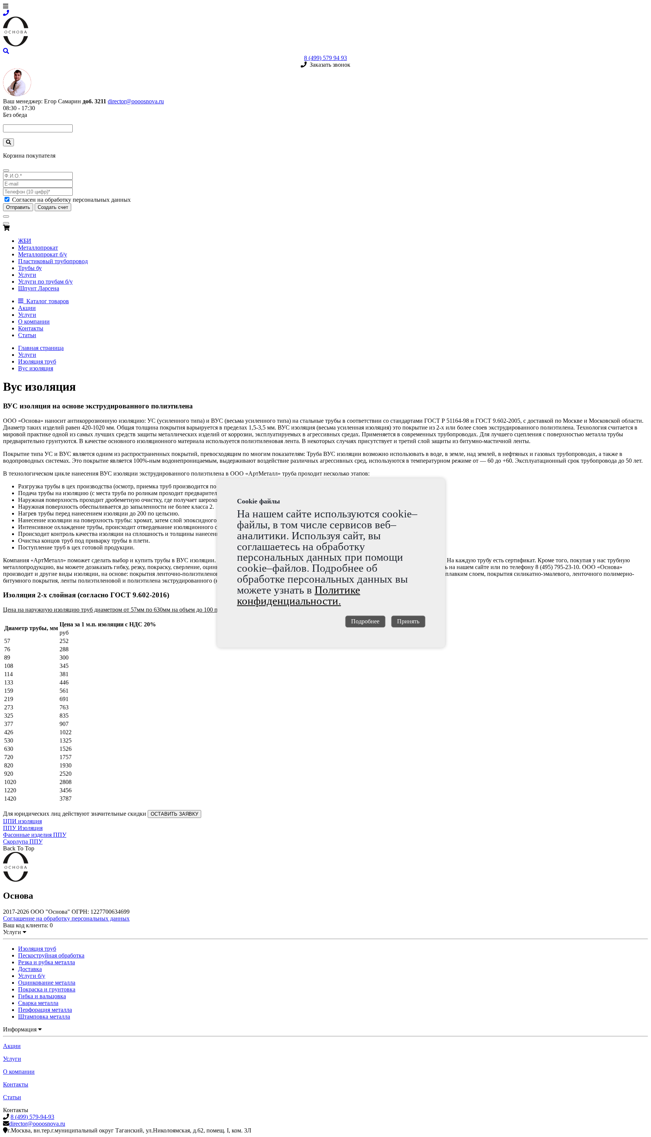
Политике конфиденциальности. (298, 595)
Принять (408, 621)
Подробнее (365, 621)
